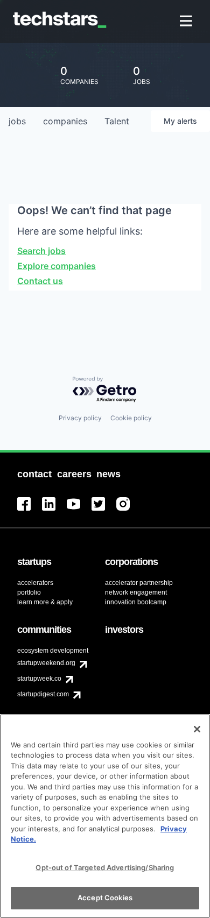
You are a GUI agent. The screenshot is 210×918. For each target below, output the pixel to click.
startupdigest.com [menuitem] (43, 694)
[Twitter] (104, 510)
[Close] (197, 729)
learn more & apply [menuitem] (45, 602)
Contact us (40, 281)
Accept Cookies (105, 897)
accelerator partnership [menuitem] (139, 583)
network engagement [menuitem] (136, 592)
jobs (17, 121)
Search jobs (41, 250)
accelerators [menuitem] (35, 583)
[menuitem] (187, 22)
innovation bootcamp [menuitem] (135, 602)
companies (65, 121)
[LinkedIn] (54, 510)
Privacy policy (80, 418)
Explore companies (56, 265)
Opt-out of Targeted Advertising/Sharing (105, 867)
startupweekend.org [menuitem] (46, 663)
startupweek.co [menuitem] (39, 678)
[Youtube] (79, 510)
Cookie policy (131, 418)
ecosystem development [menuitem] (52, 650)
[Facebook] (29, 510)
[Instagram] (128, 510)
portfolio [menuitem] (29, 592)
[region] (105, 816)
